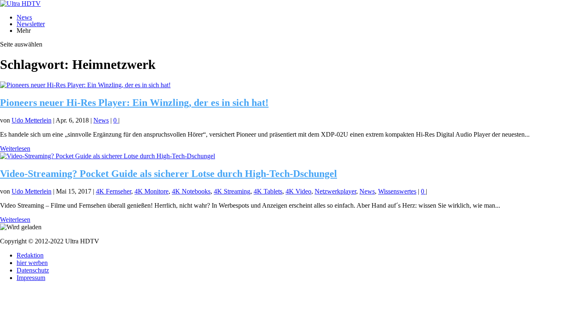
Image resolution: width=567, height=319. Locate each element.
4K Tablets (268, 191)
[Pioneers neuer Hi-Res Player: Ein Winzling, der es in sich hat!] (85, 84)
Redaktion (30, 255)
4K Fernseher (113, 191)
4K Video (298, 191)
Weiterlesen (15, 148)
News (24, 17)
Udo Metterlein (31, 120)
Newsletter (31, 23)
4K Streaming (232, 191)
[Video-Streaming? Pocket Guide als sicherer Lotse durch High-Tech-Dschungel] (107, 156)
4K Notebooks (191, 191)
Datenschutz (33, 270)
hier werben (32, 262)
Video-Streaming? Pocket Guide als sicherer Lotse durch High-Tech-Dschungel (168, 173)
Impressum (31, 277)
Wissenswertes (397, 191)
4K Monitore (151, 191)
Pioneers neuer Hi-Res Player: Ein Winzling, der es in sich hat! (134, 102)
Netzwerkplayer (335, 191)
